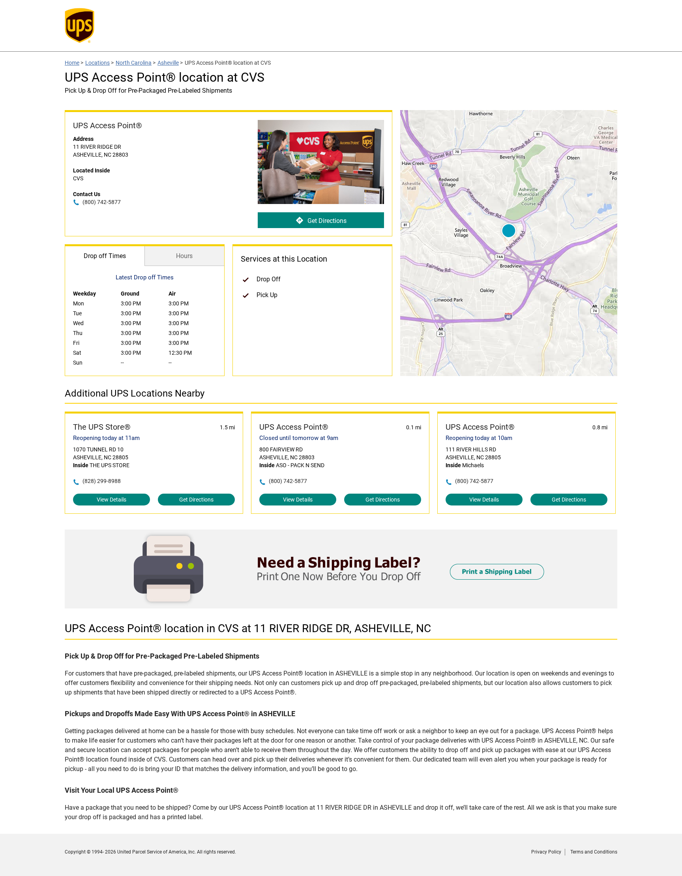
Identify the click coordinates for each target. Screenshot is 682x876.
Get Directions (327, 221)
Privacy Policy (546, 852)
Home (72, 63)
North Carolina (134, 63)
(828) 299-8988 (101, 481)
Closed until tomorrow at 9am (298, 438)
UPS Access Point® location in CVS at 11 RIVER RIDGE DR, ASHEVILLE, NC (248, 628)
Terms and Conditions (593, 852)
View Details (111, 499)
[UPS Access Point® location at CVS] (341, 606)
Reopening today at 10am (479, 438)
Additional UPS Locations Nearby (134, 393)
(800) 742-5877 (101, 202)
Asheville (168, 63)
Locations (97, 63)
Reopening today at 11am (106, 438)
